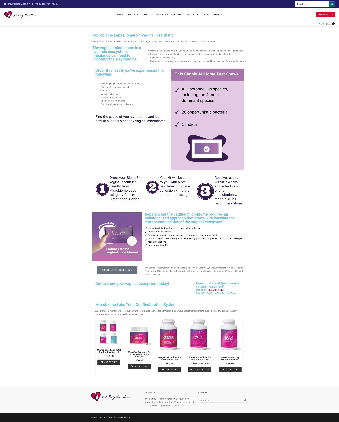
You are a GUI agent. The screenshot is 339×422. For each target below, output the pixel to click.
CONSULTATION (325, 14)
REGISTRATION (10, 4)
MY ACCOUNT (24, 4)
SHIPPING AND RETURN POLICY (45, 4)
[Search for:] (223, 400)
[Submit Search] (332, 4)
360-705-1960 (216, 290)
